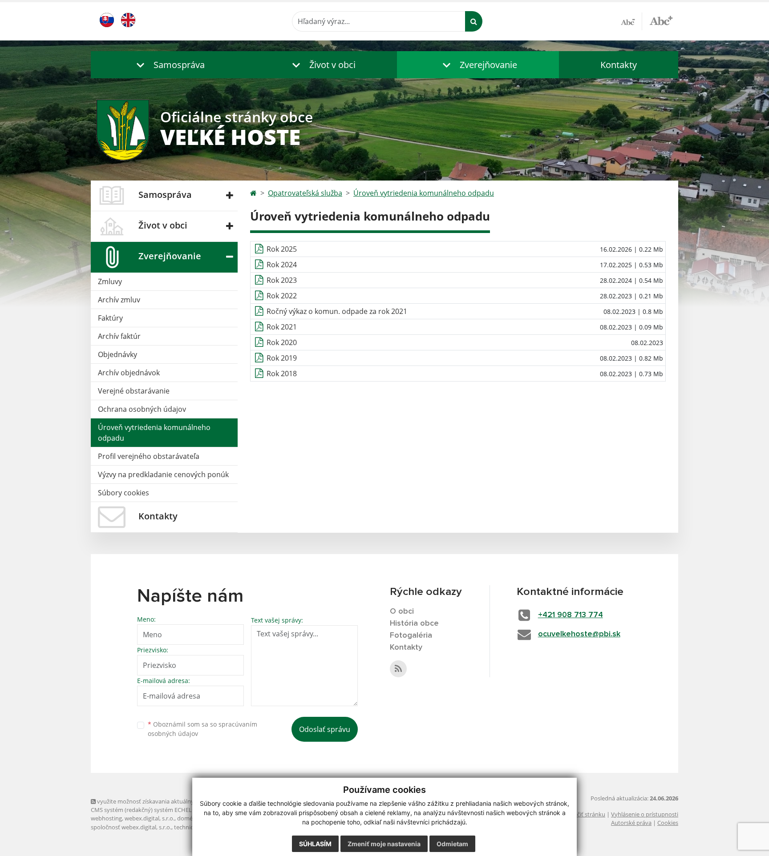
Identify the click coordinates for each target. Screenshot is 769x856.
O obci (402, 611)
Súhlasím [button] (315, 844)
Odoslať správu (324, 729)
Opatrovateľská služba (305, 193)
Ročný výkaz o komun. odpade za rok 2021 (337, 311)
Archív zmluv (119, 300)
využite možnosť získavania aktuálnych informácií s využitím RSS (181, 801)
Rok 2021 (282, 327)
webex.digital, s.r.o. (149, 818)
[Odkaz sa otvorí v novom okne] (398, 668)
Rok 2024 (282, 264)
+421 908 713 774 (570, 615)
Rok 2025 (282, 249)
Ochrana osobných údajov (142, 409)
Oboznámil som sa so (202, 729)
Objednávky (117, 354)
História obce (414, 623)
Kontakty (618, 65)
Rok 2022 (282, 296)
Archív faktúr (119, 336)
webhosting (106, 818)
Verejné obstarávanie (134, 391)
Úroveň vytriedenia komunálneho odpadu (154, 432)
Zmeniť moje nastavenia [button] (384, 844)
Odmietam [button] (452, 844)
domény (188, 818)
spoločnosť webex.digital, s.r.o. (131, 827)
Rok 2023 (282, 280)
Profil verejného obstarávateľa (148, 456)
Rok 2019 (282, 358)
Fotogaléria (411, 635)
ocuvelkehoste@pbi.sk (579, 634)
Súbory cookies (123, 493)
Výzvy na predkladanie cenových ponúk (163, 474)
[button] (169, 64)
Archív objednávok (129, 373)
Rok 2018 (282, 373)
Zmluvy (110, 281)
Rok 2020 (282, 342)
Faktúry (110, 318)
